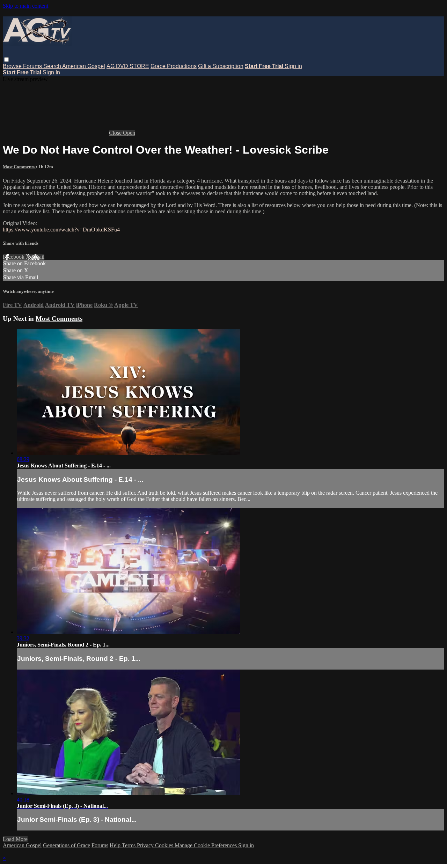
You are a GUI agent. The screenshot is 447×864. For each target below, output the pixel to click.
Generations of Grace (66, 845)
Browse (13, 66)
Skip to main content (25, 6)
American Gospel (83, 66)
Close (116, 133)
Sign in (293, 66)
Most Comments (19, 166)
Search (52, 66)
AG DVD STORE (128, 66)
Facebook (14, 257)
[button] (6, 59)
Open (129, 133)
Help (116, 845)
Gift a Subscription (220, 66)
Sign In (51, 72)
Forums (33, 66)
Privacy (146, 845)
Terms (129, 845)
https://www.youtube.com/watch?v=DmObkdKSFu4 (61, 229)
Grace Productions (174, 66)
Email (37, 257)
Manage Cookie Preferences (206, 845)
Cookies (165, 845)
